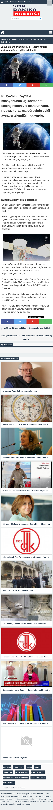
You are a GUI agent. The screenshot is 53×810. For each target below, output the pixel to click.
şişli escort (9, 804)
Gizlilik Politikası (21, 772)
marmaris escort (29, 801)
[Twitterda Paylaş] (20, 85)
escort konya (42, 801)
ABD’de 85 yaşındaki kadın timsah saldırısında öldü (27, 328)
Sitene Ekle (7, 772)
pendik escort (23, 799)
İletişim (38, 767)
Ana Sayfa (7, 39)
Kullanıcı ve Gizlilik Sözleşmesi (15, 778)
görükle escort (32, 794)
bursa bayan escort (13, 796)
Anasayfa (7, 767)
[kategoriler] (50, 32)
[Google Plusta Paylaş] (33, 85)
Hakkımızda (19, 767)
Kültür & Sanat (19, 39)
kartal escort (35, 799)
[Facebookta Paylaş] (6, 85)
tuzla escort (39, 796)
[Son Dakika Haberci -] (27, 10)
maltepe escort (12, 799)
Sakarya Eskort (28, 796)
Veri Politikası (8, 783)
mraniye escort (6, 801)
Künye (29, 767)
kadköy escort (45, 799)
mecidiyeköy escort (23, 804)
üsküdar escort (6, 794)
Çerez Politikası (37, 772)
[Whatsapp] (46, 85)
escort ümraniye (19, 794)
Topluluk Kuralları (38, 778)
